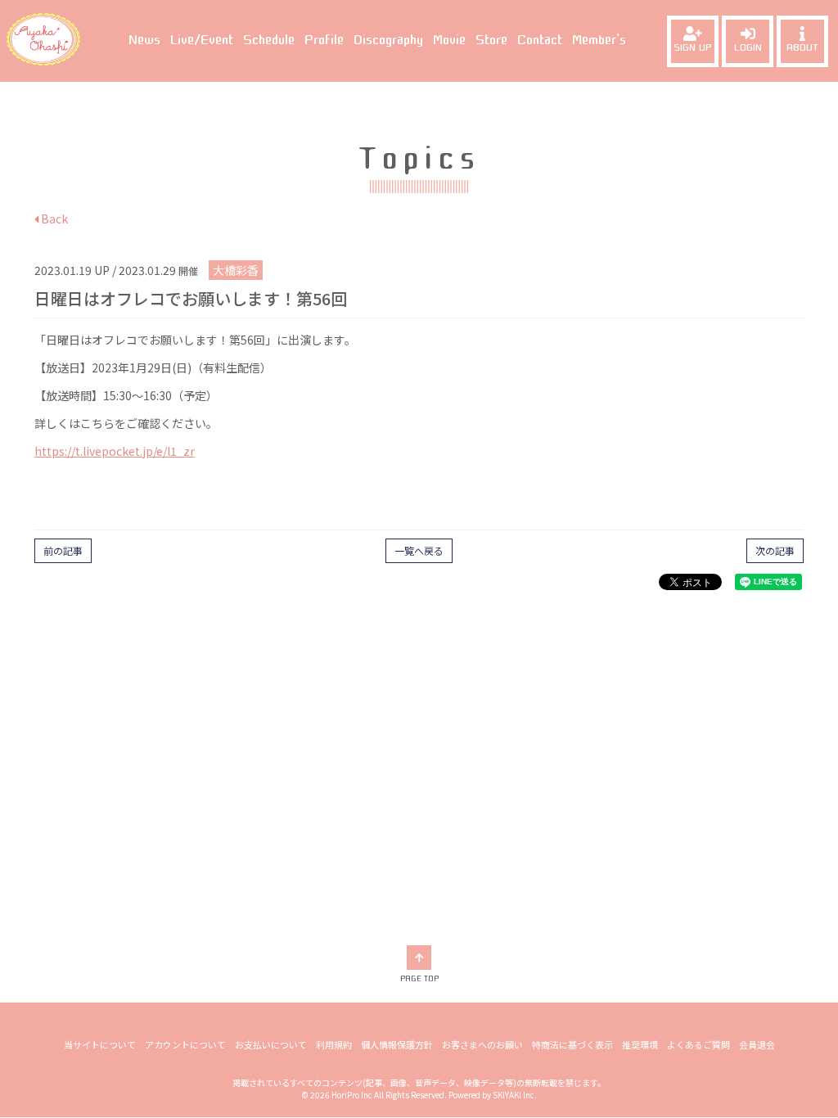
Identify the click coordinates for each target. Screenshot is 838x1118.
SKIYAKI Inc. (515, 1095)
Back (53, 218)
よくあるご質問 (698, 1044)
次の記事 (775, 550)
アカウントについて (185, 1044)
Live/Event (201, 40)
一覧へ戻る (419, 550)
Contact (539, 40)
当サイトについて (100, 1044)
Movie (449, 40)
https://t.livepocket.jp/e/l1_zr (114, 451)
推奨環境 (640, 1044)
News (144, 40)
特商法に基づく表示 (572, 1044)
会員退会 (757, 1044)
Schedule (269, 40)
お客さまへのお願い (482, 1044)
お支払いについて (271, 1044)
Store (491, 40)
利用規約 (334, 1044)
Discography (388, 40)
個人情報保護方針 (397, 1044)
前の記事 (63, 550)
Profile (324, 40)
